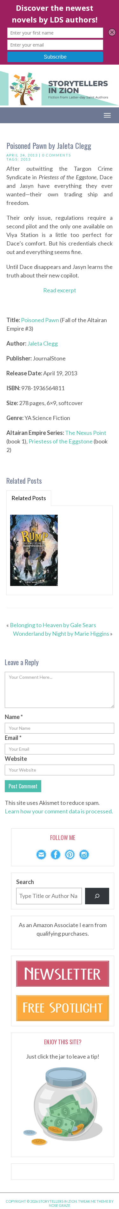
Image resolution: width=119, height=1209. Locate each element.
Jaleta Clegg (42, 343)
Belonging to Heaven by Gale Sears (53, 624)
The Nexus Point (85, 432)
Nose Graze (59, 1205)
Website (16, 758)
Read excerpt (59, 290)
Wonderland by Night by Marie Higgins (61, 633)
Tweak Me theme (93, 1201)
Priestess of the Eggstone (61, 441)
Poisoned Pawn (40, 319)
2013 (26, 159)
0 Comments (56, 155)
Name (14, 716)
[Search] (97, 896)
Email (13, 737)
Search (25, 881)
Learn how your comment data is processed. (59, 811)
